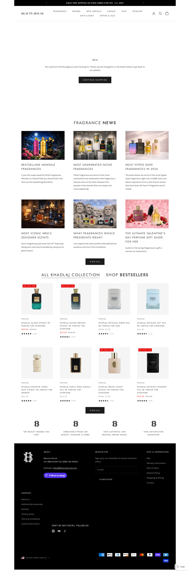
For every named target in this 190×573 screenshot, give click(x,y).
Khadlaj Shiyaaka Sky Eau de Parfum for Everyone (151, 324)
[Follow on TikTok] (64, 531)
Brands (76, 11)
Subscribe (106, 479)
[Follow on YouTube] (59, 531)
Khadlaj (25, 319)
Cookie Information (30, 524)
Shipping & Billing (155, 478)
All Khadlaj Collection (70, 275)
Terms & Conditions (30, 519)
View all (95, 261)
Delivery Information (156, 463)
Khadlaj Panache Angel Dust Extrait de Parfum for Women (36, 390)
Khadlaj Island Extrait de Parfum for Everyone (35, 324)
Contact (150, 482)
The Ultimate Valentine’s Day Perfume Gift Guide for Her (145, 237)
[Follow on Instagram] (53, 531)
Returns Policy (153, 473)
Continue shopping (95, 80)
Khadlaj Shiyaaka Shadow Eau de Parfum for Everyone (152, 390)
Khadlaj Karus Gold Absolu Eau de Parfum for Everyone (75, 390)
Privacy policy (27, 514)
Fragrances (59, 11)
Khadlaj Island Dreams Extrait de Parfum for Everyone (73, 326)
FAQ (148, 458)
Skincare (138, 11)
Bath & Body (87, 15)
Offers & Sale (107, 15)
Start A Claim (153, 468)
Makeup (111, 11)
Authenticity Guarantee (32, 504)
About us (25, 499)
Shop (127, 275)
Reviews (25, 509)
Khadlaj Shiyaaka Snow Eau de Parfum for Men (114, 324)
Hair (124, 11)
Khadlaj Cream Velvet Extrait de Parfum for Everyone (111, 390)
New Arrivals (94, 11)
